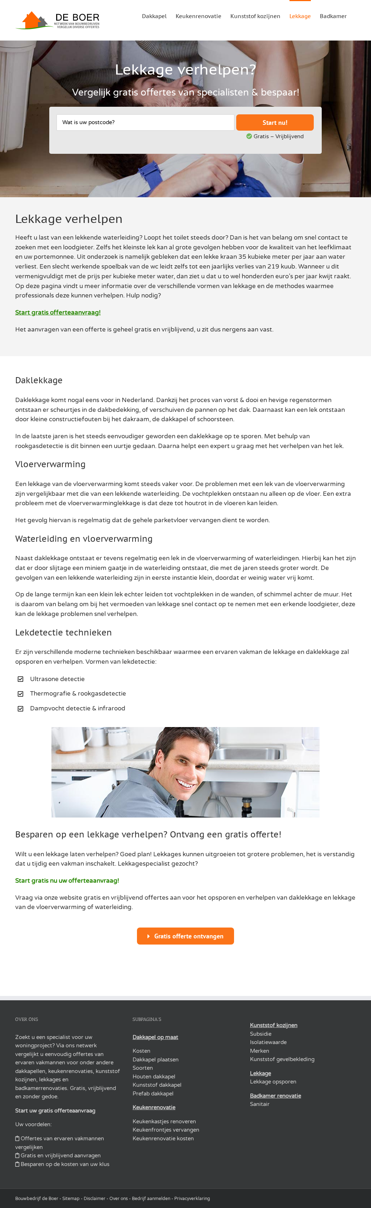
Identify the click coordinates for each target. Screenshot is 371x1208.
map (75, 1198)
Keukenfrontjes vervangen (166, 1130)
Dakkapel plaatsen (156, 1059)
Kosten (141, 1051)
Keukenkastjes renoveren (164, 1121)
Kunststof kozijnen (273, 1025)
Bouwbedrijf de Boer (36, 1198)
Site (66, 1198)
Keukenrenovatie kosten (163, 1138)
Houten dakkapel (154, 1076)
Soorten (143, 1068)
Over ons (118, 1198)
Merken (259, 1051)
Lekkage (260, 1073)
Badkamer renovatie (275, 1096)
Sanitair (260, 1104)
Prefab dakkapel (153, 1093)
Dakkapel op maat (155, 1037)
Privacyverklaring (192, 1198)
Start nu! (275, 122)
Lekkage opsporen (273, 1081)
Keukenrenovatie (154, 1107)
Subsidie (260, 1034)
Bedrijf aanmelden (151, 1198)
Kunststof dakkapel (157, 1085)
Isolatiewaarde (268, 1042)
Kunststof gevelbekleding (282, 1059)
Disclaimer (94, 1198)
